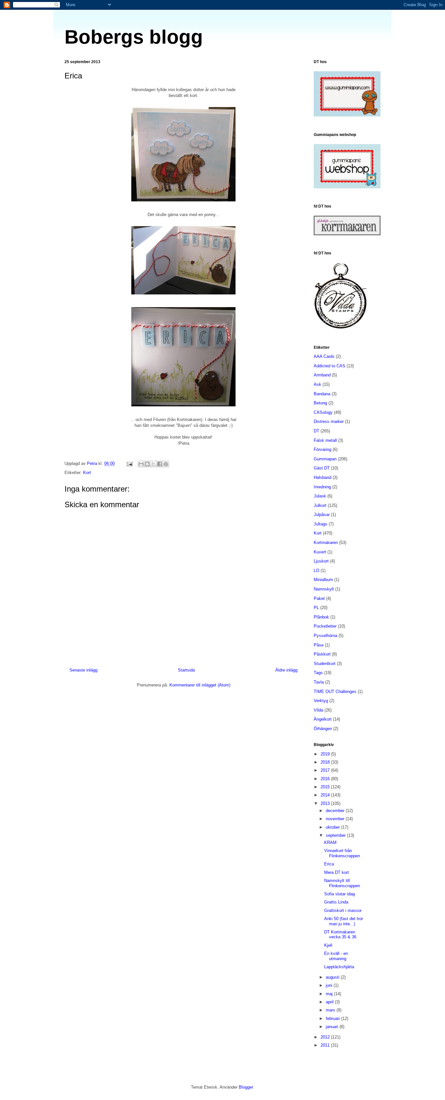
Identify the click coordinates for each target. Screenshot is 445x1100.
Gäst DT (322, 468)
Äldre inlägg (286, 670)
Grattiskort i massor (343, 910)
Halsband (322, 477)
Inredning (322, 486)
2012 (326, 1037)
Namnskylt (324, 589)
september (336, 835)
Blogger (246, 1087)
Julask (320, 496)
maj (330, 993)
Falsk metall (325, 440)
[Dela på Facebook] (159, 464)
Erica (329, 864)
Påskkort (322, 654)
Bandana (322, 393)
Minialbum (323, 579)
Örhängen (323, 728)
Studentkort (325, 663)
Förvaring (322, 449)
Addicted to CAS (329, 365)
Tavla (319, 682)
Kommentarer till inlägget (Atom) (199, 685)
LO (316, 570)
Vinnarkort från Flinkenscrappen (342, 853)
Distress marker (329, 421)
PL (316, 607)
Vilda (318, 710)
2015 (326, 786)
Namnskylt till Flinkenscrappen (342, 883)
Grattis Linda (336, 902)
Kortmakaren (326, 542)
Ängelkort (323, 719)
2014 (326, 795)
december (336, 810)
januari (332, 1026)
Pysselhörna (325, 635)
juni (330, 985)
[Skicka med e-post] (141, 464)
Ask (317, 384)
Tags (318, 672)
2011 (326, 1045)
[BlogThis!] (147, 464)
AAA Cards (324, 356)
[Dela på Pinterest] (166, 464)
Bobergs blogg (134, 37)
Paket (319, 598)
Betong (320, 403)
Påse (318, 645)
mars (331, 1010)
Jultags (320, 524)
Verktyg (321, 700)
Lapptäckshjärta (339, 966)
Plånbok (321, 617)
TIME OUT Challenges (335, 691)
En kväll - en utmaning (336, 956)
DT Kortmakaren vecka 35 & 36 (340, 935)
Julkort (320, 505)
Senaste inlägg (83, 670)
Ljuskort (321, 561)
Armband (322, 375)
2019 (326, 754)
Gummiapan (325, 458)
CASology (323, 412)
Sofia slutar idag (339, 893)
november (336, 818)
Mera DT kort (336, 872)
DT (316, 430)
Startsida (186, 670)
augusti (333, 977)
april (330, 1001)
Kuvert (320, 552)
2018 (326, 762)
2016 (326, 778)
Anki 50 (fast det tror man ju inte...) (343, 921)
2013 (326, 803)
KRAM (330, 842)
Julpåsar (322, 514)
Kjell (328, 945)
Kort (87, 472)
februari (333, 1018)
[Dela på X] (153, 464)
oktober (333, 827)
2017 (326, 770)
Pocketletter (325, 626)
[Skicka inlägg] (129, 463)
